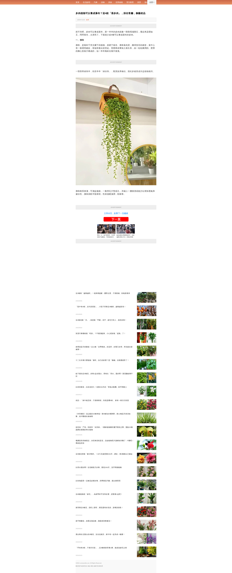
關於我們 (78, 566)
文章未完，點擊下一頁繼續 (116, 213)
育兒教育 (130, 2)
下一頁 (116, 219)
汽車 (95, 2)
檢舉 (87, 20)
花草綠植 (119, 2)
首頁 (77, 2)
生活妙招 (86, 2)
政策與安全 (84, 566)
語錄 (103, 2)
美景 (139, 2)
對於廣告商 (100, 566)
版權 (95, 566)
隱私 (92, 566)
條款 (89, 566)
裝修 (146, 2)
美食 (110, 2)
